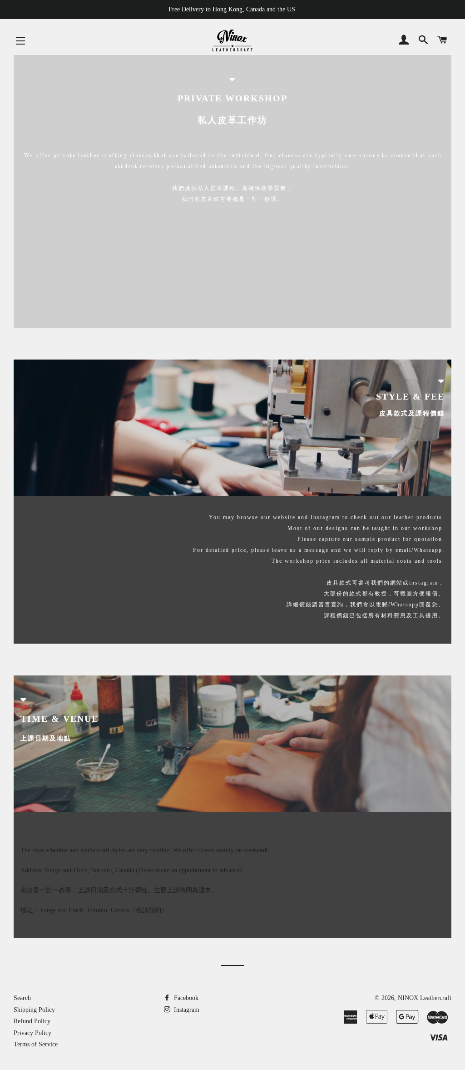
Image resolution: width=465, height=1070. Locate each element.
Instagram (185, 1009)
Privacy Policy (32, 1033)
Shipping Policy (34, 1009)
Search (22, 998)
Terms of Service (36, 1044)
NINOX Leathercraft (424, 998)
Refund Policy (32, 1021)
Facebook (185, 998)
